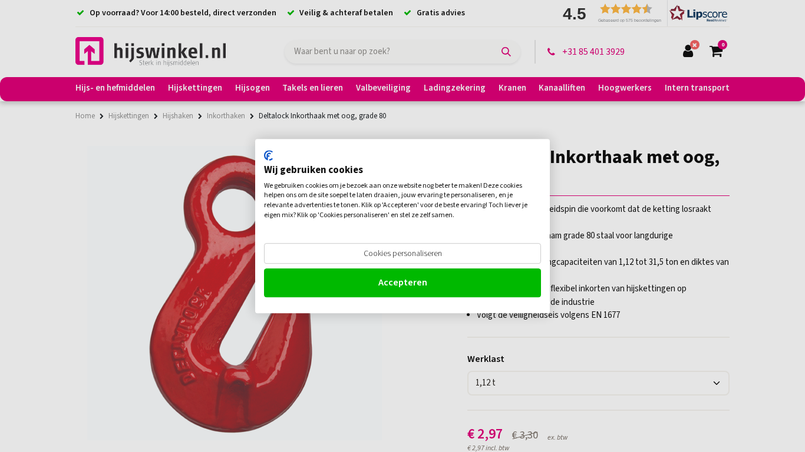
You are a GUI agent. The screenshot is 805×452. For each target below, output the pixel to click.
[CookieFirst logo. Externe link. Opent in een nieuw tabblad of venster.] (268, 155)
